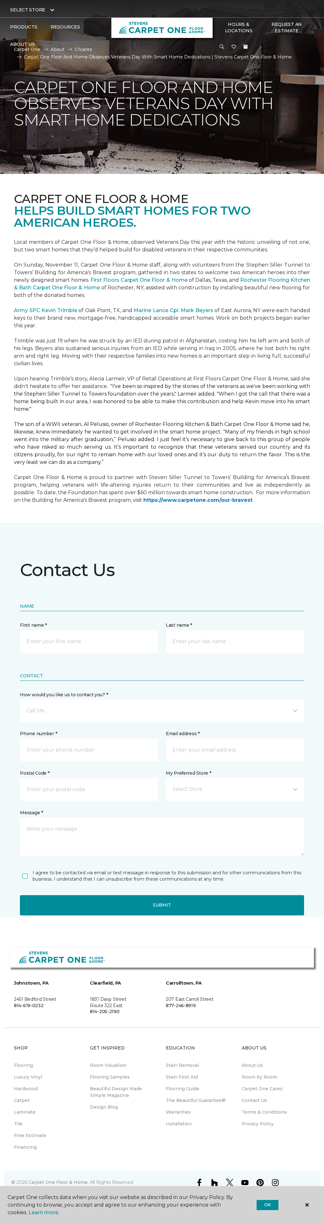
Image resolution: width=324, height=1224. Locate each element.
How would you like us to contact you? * (64, 694)
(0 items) (245, 47)
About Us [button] (22, 44)
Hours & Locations (238, 28)
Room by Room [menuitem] (259, 1077)
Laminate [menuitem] (24, 1112)
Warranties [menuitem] (178, 1112)
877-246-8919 (181, 1005)
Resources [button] (65, 27)
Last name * (179, 625)
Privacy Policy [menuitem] (258, 1124)
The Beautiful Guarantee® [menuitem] (196, 1100)
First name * (33, 625)
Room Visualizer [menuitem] (108, 1065)
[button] (222, 47)
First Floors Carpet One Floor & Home (138, 280)
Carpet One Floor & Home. (58, 1182)
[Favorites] (234, 47)
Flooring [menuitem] (23, 1065)
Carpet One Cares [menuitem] (262, 1089)
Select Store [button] (27, 10)
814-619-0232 (29, 1005)
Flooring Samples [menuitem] (110, 1077)
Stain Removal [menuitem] (182, 1065)
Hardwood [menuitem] (26, 1089)
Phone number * (38, 733)
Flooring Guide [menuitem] (182, 1089)
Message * (31, 812)
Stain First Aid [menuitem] (182, 1077)
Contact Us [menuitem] (254, 1100)
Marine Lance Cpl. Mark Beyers (173, 310)
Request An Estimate (286, 28)
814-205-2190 (105, 1011)
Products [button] (23, 27)
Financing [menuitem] (25, 1147)
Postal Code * (34, 773)
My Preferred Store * (188, 773)
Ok (267, 1205)
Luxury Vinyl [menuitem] (28, 1077)
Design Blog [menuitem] (104, 1107)
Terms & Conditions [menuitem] (264, 1112)
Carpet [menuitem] (21, 1100)
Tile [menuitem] (18, 1124)
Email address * (183, 733)
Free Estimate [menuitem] (30, 1135)
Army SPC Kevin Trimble (45, 310)
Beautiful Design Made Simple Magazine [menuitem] (116, 1092)
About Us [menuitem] (252, 1065)
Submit (162, 905)
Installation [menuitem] (179, 1124)
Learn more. (43, 1212)
